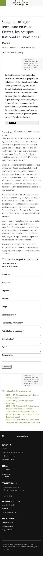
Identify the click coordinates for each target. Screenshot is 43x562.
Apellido (6, 283)
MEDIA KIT (5, 508)
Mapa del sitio (7, 496)
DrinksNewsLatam (7, 526)
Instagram (7, 474)
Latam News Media (8, 460)
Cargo (5, 307)
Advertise (5, 505)
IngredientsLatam (7, 522)
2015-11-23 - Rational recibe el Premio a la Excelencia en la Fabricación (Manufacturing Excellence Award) (22, 414)
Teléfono (6, 299)
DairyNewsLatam (7, 530)
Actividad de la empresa (13, 331)
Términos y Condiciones (10, 487)
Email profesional (10, 266)
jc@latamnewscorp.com (9, 512)
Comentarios (7, 355)
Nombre (6, 275)
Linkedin (6, 477)
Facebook (7, 469)
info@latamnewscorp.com (10, 456)
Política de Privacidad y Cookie (13, 490)
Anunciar (12, 505)
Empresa (6, 291)
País (4, 347)
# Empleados (8, 339)
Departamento (9, 315)
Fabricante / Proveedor (12, 323)
